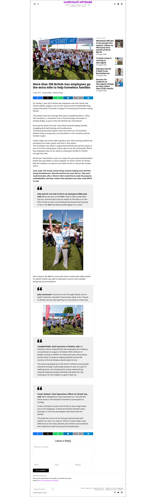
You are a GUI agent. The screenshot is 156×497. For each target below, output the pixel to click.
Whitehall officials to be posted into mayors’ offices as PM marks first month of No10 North (105, 46)
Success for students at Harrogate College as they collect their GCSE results (105, 84)
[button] (53, 489)
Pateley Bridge (58, 93)
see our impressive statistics (48, 480)
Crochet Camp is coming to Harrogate (104, 60)
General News (47, 93)
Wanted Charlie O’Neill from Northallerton (103, 71)
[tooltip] (114, 4)
